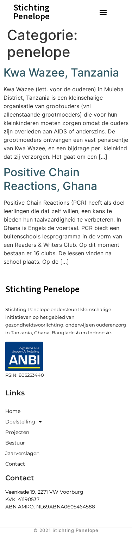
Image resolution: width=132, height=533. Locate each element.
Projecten (17, 432)
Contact (15, 464)
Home (12, 411)
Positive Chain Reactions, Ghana (50, 178)
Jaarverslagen (22, 453)
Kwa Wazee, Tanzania (61, 72)
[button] (103, 12)
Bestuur (15, 443)
